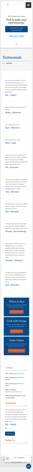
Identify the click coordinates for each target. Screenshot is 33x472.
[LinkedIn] (18, 41)
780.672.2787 (16, 36)
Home (3, 63)
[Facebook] (12, 41)
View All (10, 433)
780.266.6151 (20, 383)
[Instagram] (15, 41)
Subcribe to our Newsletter (16, 29)
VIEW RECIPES (16, 331)
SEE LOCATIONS (16, 312)
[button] (16, 44)
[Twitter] (20, 41)
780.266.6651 (20, 377)
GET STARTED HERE (16, 351)
